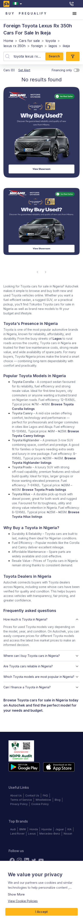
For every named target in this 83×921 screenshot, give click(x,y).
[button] (41, 619)
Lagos (57, 338)
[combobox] (18, 3)
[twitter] (33, 860)
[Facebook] (12, 860)
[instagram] (19, 860)
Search (54, 56)
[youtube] (41, 860)
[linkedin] (26, 860)
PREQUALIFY (33, 13)
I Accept (41, 912)
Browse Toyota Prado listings (44, 489)
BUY (10, 13)
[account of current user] (74, 13)
